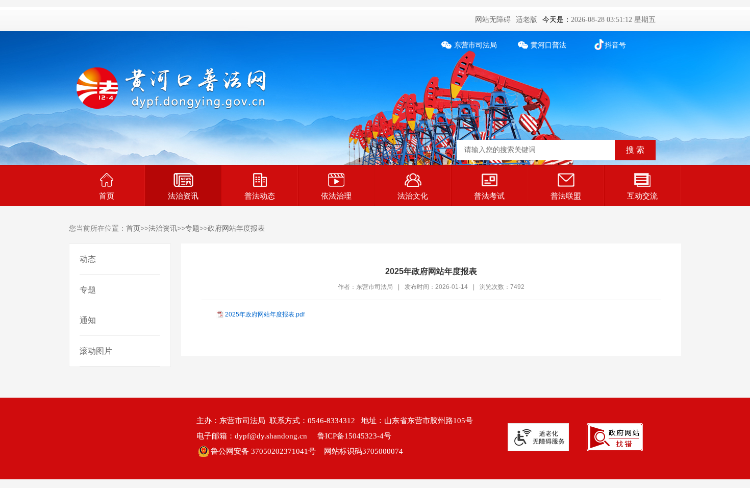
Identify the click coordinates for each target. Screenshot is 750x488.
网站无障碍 (493, 19)
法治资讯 (183, 195)
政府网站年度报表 (236, 228)
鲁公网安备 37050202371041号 (263, 451)
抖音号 (615, 45)
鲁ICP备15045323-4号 (354, 436)
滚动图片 (96, 351)
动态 (88, 259)
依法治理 (336, 195)
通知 (88, 320)
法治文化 (412, 195)
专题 (192, 228)
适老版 (526, 19)
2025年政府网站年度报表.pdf (265, 314)
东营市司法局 (475, 45)
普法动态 (259, 195)
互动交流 (642, 195)
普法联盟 (566, 195)
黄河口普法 (548, 45)
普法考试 (489, 195)
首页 (106, 195)
